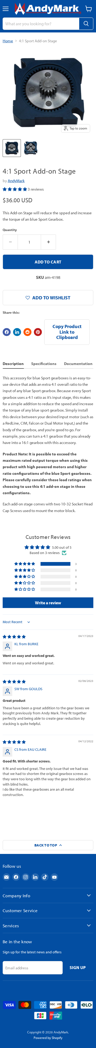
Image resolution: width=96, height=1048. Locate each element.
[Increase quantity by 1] (48, 241)
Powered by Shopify (48, 1038)
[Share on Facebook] (7, 332)
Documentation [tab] (78, 363)
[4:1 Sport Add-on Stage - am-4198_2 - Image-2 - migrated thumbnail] (30, 148)
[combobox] (41, 24)
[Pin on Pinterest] (38, 332)
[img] (14, 636)
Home (8, 41)
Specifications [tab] (44, 363)
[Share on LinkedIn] (17, 332)
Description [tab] (13, 363)
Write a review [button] (48, 602)
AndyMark (16, 180)
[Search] (86, 24)
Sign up (78, 967)
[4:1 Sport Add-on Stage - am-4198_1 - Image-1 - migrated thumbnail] (12, 148)
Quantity (10, 230)
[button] (15, 189)
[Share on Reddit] (27, 332)
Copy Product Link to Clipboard (67, 331)
